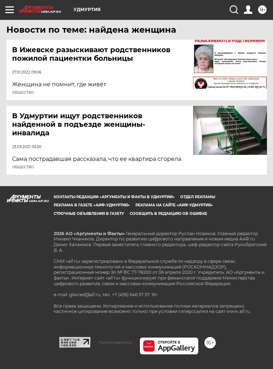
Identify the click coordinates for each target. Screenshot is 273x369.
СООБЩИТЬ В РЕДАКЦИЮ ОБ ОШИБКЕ (168, 213)
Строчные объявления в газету (89, 213)
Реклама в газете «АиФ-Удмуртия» (92, 205)
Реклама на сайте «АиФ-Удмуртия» (174, 205)
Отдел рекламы (197, 197)
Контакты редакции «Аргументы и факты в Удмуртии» (114, 197)
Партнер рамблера (115, 342)
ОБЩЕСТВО (23, 92)
